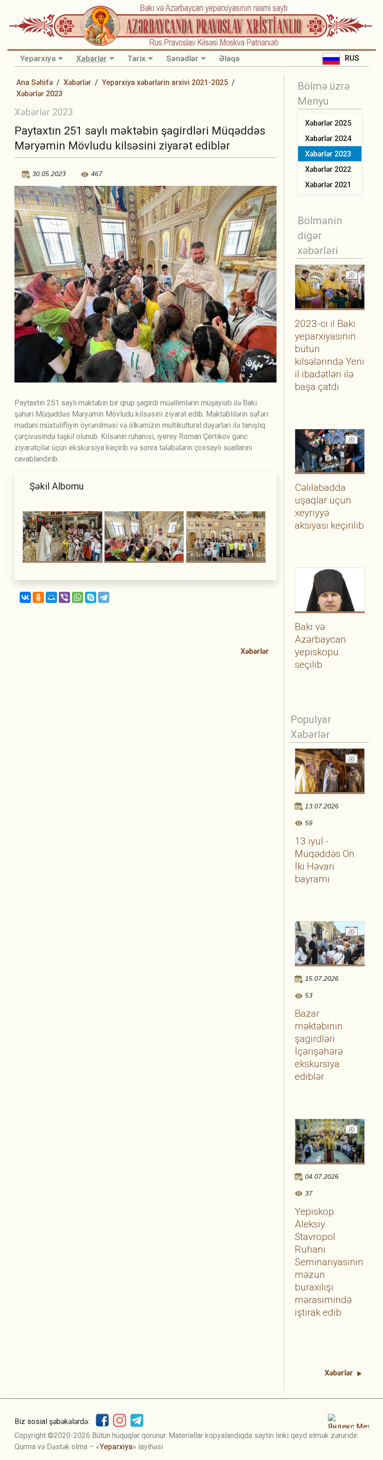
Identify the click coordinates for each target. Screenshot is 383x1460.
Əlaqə (229, 58)
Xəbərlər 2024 (328, 138)
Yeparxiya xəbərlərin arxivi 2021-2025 (165, 82)
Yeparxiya (38, 58)
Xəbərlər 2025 (328, 123)
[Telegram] (103, 597)
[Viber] (64, 597)
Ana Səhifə (34, 82)
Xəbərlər (91, 58)
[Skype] (90, 597)
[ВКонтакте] (25, 597)
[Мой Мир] (51, 597)
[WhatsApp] (77, 597)
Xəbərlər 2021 (328, 184)
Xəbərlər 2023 (39, 93)
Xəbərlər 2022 (328, 169)
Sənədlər (182, 58)
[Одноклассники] (38, 597)
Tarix (137, 58)
